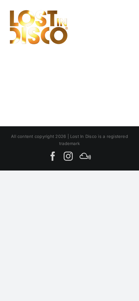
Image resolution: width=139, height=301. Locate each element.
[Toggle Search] (99, 27)
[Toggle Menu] (122, 27)
